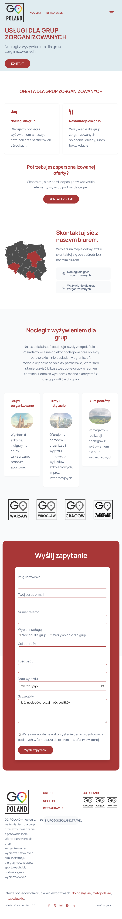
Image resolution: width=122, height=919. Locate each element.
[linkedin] (73, 905)
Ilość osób (25, 661)
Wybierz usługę (30, 629)
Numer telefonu (29, 612)
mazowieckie (14, 898)
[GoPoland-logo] (14, 5)
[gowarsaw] (18, 501)
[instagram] (61, 905)
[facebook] (48, 905)
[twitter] (55, 905)
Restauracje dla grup (85, 121)
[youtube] (67, 905)
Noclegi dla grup (23, 121)
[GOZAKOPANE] (103, 501)
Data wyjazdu (28, 679)
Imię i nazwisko (29, 577)
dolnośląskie (81, 893)
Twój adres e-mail (31, 594)
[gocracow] (75, 501)
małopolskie (101, 893)
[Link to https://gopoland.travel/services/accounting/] (14, 112)
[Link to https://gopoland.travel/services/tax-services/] (71, 112)
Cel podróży (27, 643)
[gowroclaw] (47, 501)
